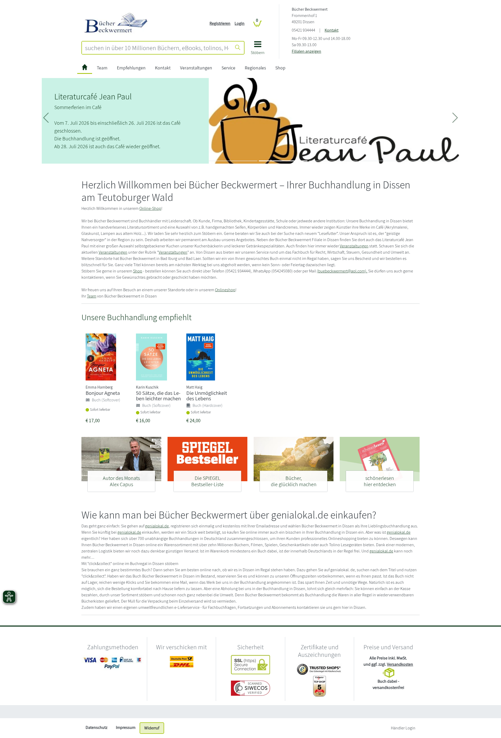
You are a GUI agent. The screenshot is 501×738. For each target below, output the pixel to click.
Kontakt (331, 30)
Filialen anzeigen (306, 51)
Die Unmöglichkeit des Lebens (206, 395)
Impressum (125, 727)
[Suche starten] (237, 47)
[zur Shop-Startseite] (116, 23)
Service (228, 68)
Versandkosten (400, 664)
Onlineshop (225, 290)
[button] (258, 50)
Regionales (255, 68)
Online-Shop (150, 208)
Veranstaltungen (196, 68)
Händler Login (403, 728)
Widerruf (151, 728)
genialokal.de (157, 526)
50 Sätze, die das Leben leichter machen (158, 395)
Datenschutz (97, 727)
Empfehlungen (131, 68)
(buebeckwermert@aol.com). (342, 271)
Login (239, 23)
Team (102, 68)
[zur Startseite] (84, 68)
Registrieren (220, 23)
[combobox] (157, 47)
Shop (280, 68)
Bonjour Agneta (103, 392)
